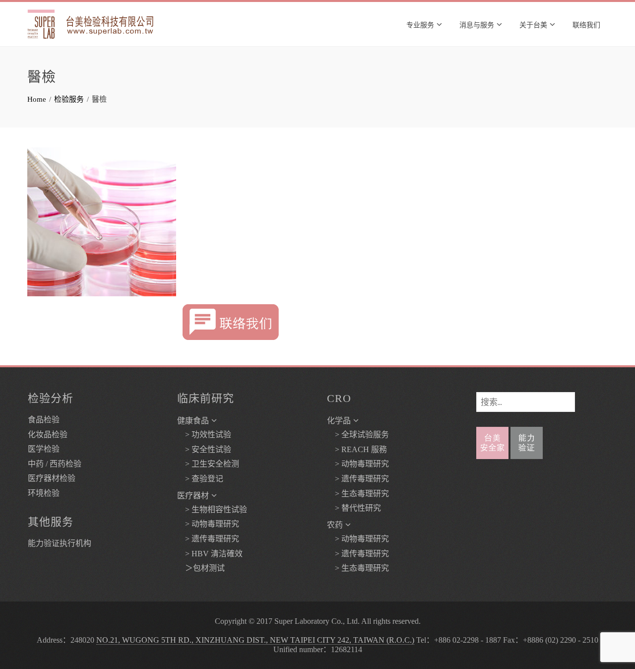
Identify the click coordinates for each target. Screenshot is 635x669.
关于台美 (533, 24)
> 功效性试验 (204, 434)
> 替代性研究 (354, 508)
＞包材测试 (201, 568)
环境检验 (44, 493)
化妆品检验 (47, 434)
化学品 (339, 420)
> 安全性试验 (204, 449)
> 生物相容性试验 (212, 509)
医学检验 (44, 449)
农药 (335, 525)
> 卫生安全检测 (208, 464)
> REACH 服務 (357, 449)
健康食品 (193, 420)
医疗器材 (193, 495)
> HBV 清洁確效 (210, 553)
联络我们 (586, 24)
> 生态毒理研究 (358, 493)
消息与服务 (476, 24)
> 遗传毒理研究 (208, 539)
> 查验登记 (200, 478)
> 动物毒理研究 (208, 524)
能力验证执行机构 (59, 543)
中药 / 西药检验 (54, 464)
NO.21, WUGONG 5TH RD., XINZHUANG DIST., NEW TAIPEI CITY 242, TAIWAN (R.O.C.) (255, 640)
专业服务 (420, 24)
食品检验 (44, 419)
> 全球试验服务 (358, 434)
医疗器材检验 (51, 478)
